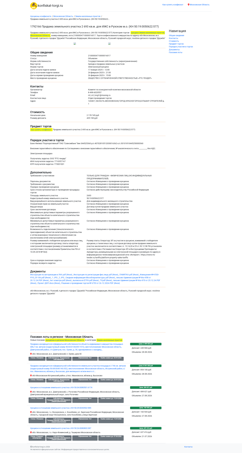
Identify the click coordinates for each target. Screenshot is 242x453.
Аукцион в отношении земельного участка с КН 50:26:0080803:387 (60, 428)
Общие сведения (176, 35)
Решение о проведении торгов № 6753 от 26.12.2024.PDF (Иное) (90, 283)
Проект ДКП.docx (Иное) (49, 283)
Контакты (173, 38)
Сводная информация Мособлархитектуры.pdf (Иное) (90, 277)
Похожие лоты (175, 52)
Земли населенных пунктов (109, 340)
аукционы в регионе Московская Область (65, 340)
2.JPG (62, 277)
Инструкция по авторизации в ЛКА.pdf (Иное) (51, 274)
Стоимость (174, 41)
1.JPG (55, 277)
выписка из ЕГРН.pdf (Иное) (86, 280)
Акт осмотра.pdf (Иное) (61, 280)
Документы (174, 49)
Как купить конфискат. (41, 129)
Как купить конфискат (172, 5)
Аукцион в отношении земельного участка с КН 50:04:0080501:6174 (61, 387)
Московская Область (199, 5)
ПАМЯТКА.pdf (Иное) (129, 274)
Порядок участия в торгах (181, 47)
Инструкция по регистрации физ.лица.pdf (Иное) (96, 274)
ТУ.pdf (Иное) (106, 280)
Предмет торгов (176, 44)
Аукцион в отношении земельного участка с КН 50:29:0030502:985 (60, 408)
